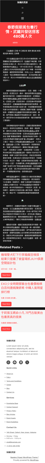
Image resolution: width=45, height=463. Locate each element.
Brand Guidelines (12, 422)
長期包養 (33, 134)
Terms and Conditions (13, 381)
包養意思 (23, 166)
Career (8, 385)
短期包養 (9, 144)
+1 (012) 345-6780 (13, 446)
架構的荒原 (22, 2)
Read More (7, 275)
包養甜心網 (15, 99)
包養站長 (38, 219)
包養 (21, 69)
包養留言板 (14, 59)
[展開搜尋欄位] (22, 13)
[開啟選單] (22, 8)
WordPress (34, 460)
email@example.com (13, 442)
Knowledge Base (12, 403)
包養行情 (33, 147)
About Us (9, 374)
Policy (8, 377)
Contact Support (12, 407)
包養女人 (14, 67)
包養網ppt (32, 131)
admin (15, 42)
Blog (8, 388)
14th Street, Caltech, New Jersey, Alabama (21, 432)
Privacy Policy (11, 411)
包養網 (10, 51)
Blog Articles (10, 414)
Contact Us (10, 392)
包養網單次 (19, 153)
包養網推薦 (33, 163)
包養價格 (16, 209)
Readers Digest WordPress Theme (24, 457)
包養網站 (28, 185)
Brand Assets (11, 418)
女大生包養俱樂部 (35, 78)
